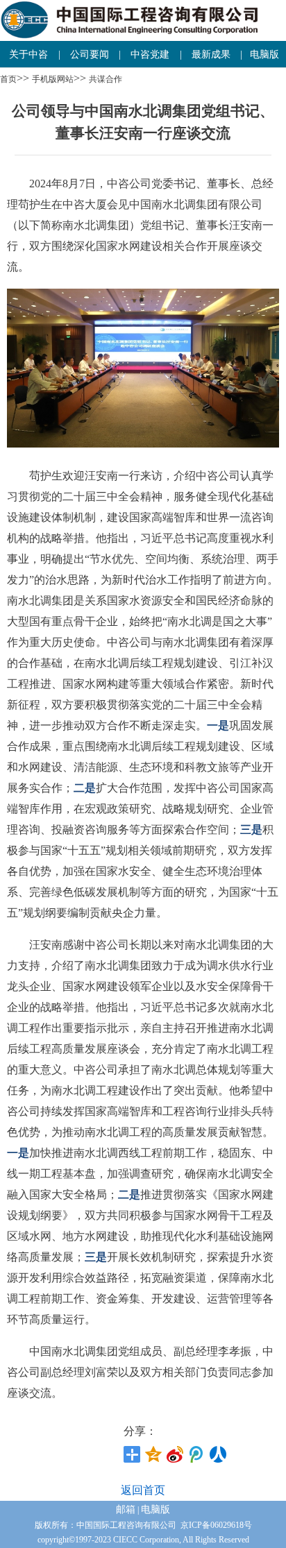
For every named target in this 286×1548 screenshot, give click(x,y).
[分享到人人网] (218, 1454)
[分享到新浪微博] (175, 1454)
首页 (8, 79)
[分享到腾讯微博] (196, 1454)
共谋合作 (105, 79)
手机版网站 (53, 79)
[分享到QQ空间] (153, 1454)
